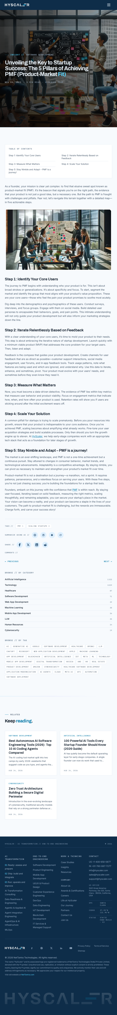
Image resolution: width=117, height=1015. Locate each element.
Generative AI (20, 646)
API (79, 672)
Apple (72, 651)
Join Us (64, 920)
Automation (91, 672)
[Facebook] (20, 545)
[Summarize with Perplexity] (43, 535)
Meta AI (69, 672)
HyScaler (37, 436)
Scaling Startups (39, 526)
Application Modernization (21, 672)
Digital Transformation (49, 662)
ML (93, 657)
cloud (57, 672)
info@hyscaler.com (98, 870)
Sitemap (81, 951)
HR (86, 662)
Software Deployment (18, 677)
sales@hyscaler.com (99, 874)
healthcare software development (82, 667)
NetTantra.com (27, 974)
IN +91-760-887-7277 (100, 866)
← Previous (12, 561)
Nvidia (69, 662)
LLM (100, 646)
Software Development (39, 54)
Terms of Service (101, 946)
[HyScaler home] (17, 5)
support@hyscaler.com (100, 879)
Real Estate (98, 662)
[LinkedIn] (37, 545)
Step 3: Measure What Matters (24, 164)
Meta (85, 657)
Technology (104, 657)
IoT (77, 657)
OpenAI (90, 646)
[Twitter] (28, 545)
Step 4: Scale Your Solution (75, 164)
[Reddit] (45, 545)
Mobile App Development (19, 662)
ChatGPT (11, 651)
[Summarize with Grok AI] (60, 535)
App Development (15, 657)
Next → (108, 561)
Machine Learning (89, 651)
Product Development (18, 667)
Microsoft (24, 651)
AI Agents (45, 672)
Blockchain (34, 657)
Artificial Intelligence (57, 657)
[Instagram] (41, 948)
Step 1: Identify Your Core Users (25, 155)
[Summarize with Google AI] (52, 535)
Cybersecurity (52, 667)
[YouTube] (70, 948)
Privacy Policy (84, 946)
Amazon (36, 667)
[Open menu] (108, 5)
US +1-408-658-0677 (100, 861)
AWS (79, 662)
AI (8, 646)
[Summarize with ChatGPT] (35, 535)
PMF (74, 489)
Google (36, 646)
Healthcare (77, 646)
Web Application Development (49, 651)
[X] (51, 948)
